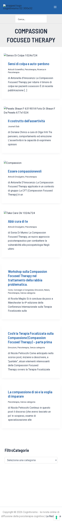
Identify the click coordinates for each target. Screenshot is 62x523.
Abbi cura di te (18, 221)
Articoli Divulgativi (16, 177)
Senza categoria (27, 293)
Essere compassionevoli (24, 171)
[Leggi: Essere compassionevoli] (12, 162)
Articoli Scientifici (16, 69)
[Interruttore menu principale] (55, 7)
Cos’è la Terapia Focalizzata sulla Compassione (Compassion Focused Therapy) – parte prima (31, 337)
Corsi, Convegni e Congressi (21, 290)
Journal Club (13, 126)
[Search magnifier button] (43, 19)
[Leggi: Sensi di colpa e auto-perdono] (20, 55)
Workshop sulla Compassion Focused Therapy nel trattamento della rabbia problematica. (27, 277)
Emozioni (39, 290)
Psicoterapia (30, 69)
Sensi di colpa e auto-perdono (28, 64)
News (46, 290)
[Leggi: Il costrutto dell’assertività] (31, 110)
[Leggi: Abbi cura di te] (19, 212)
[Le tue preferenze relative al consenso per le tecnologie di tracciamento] (56, 517)
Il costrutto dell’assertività (26, 121)
